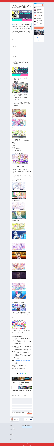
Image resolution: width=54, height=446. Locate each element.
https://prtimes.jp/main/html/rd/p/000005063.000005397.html (19, 370)
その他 (12, 434)
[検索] (42, 5)
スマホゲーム (12, 433)
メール (12, 407)
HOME (27, 443)
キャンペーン (13, 429)
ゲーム (31, 375)
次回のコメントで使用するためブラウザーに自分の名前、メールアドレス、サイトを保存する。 (21, 412)
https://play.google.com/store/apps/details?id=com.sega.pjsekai (23, 360)
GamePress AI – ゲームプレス (15, 0)
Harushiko (38, 37)
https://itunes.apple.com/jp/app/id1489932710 (20, 359)
